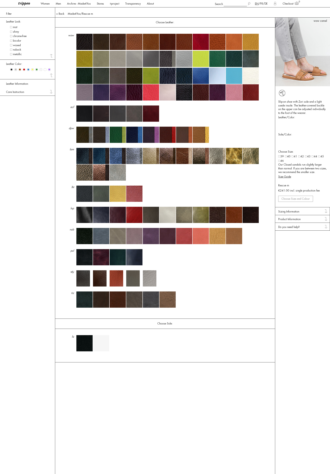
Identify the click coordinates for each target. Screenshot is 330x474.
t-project (114, 3)
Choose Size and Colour (295, 198)
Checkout (288, 3)
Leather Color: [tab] (14, 64)
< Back (60, 13)
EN (257, 3)
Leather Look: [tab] (13, 21)
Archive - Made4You (79, 3)
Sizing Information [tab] (288, 211)
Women (45, 3)
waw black (320, 21)
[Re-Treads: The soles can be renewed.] (282, 93)
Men (58, 3)
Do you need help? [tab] (289, 227)
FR (261, 3)
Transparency (133, 3)
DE (266, 3)
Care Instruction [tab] (15, 92)
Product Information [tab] (289, 219)
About (150, 3)
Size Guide (284, 176)
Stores (100, 3)
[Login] (275, 3)
